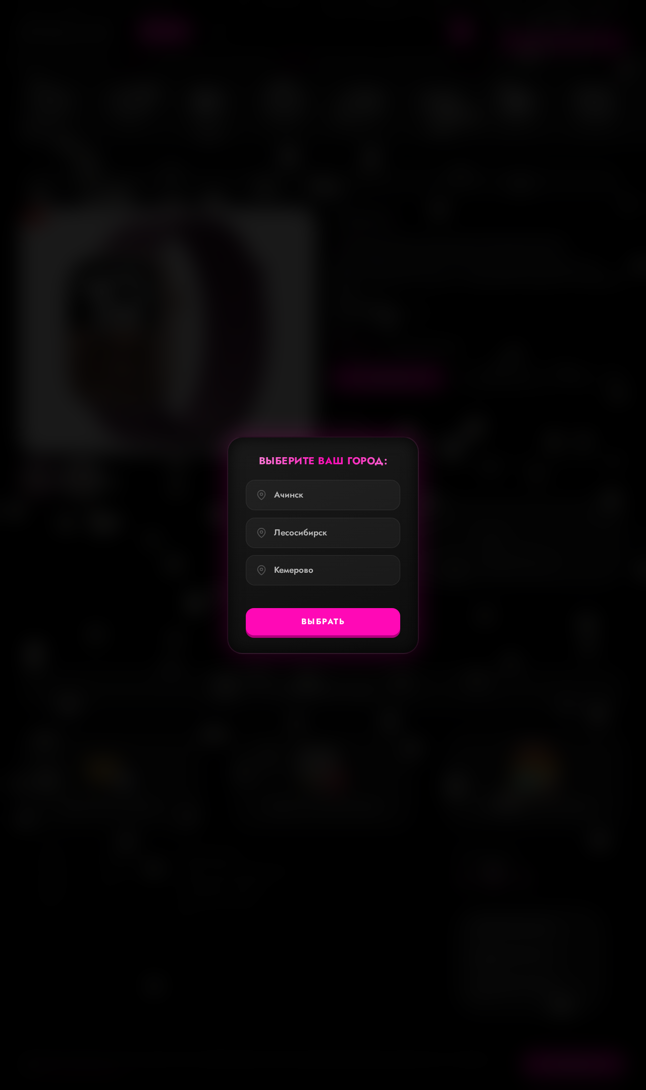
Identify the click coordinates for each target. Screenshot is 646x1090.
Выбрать (323, 621)
